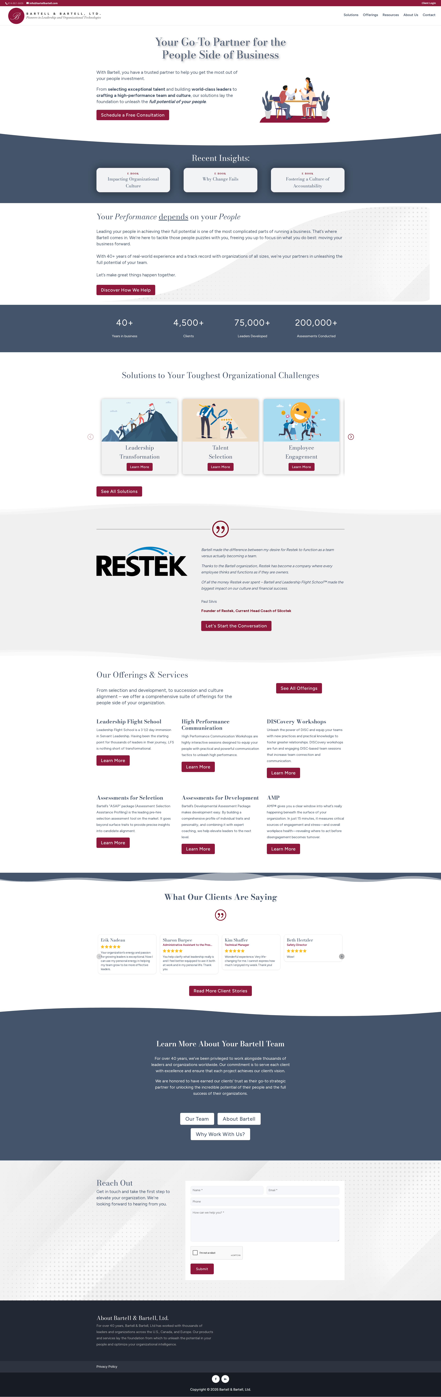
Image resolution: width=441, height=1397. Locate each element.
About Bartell (239, 1119)
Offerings (370, 15)
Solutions (351, 15)
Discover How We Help (126, 290)
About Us (410, 15)
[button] (351, 436)
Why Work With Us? (220, 1134)
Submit (202, 1269)
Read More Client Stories (220, 991)
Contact (429, 15)
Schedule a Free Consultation (133, 115)
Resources (391, 15)
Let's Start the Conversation (236, 626)
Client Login (429, 3)
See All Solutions (119, 491)
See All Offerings (299, 688)
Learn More (139, 467)
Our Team (197, 1119)
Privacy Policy (106, 1366)
